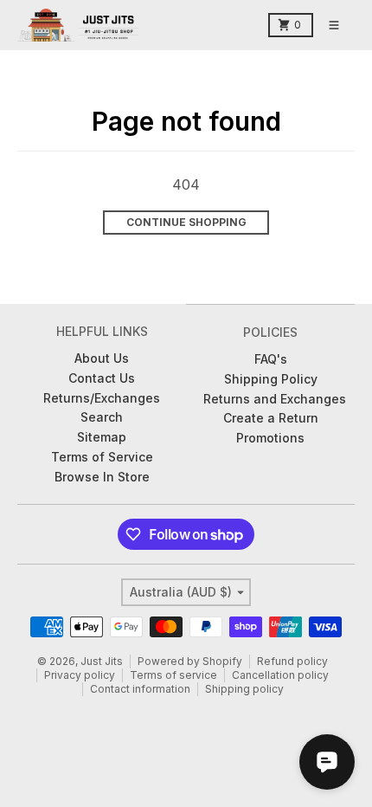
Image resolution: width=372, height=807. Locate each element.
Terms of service (173, 674)
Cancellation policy (280, 674)
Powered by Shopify (190, 661)
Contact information (140, 688)
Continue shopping (186, 222)
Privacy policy (79, 674)
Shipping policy (244, 688)
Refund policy (292, 661)
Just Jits (101, 661)
